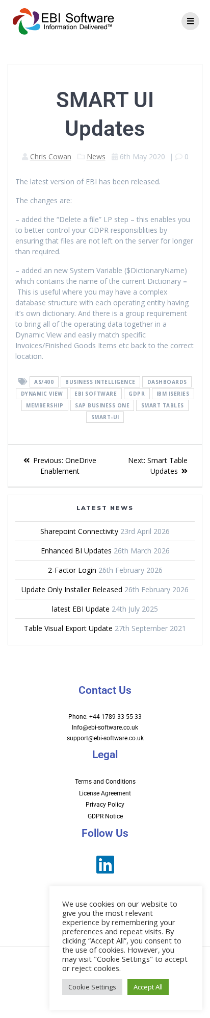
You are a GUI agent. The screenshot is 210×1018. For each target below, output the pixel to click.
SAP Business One (102, 405)
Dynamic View (42, 393)
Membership (44, 405)
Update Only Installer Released (71, 589)
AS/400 (44, 381)
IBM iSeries (173, 393)
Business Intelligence (100, 381)
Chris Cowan (50, 156)
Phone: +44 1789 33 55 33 (105, 716)
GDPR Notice (105, 816)
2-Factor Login (72, 570)
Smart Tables (162, 405)
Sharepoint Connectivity (79, 531)
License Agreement (105, 793)
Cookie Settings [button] (92, 986)
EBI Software (95, 393)
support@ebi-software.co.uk (105, 738)
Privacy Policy (105, 804)
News (96, 156)
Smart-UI (105, 417)
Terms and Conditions (105, 781)
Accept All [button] (148, 986)
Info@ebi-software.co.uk (105, 727)
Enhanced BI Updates (76, 550)
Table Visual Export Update (68, 628)
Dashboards (167, 381)
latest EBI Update (81, 609)
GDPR (136, 393)
